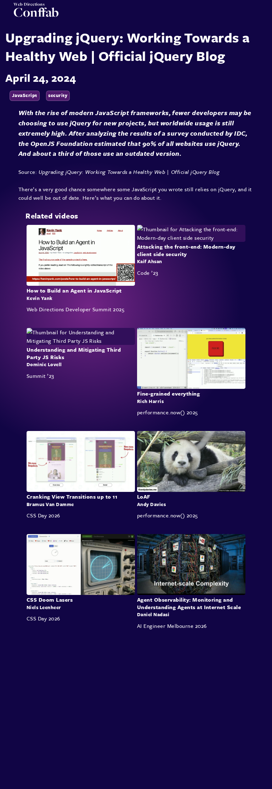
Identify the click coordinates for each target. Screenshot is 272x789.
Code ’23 (147, 273)
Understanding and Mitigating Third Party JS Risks (74, 353)
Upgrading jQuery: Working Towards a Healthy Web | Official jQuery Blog (129, 172)
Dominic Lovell (44, 364)
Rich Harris (150, 401)
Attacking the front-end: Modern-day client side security (186, 250)
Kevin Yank (39, 297)
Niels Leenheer (44, 607)
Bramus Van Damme (50, 504)
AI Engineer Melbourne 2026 (171, 626)
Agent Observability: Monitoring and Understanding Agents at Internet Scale (189, 603)
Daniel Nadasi (153, 614)
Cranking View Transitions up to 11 (72, 496)
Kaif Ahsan (149, 261)
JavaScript (24, 95)
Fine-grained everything (168, 393)
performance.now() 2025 (167, 412)
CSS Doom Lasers (50, 600)
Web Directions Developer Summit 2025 (75, 309)
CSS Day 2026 (43, 515)
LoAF (144, 496)
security (57, 95)
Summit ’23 (40, 376)
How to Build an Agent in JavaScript (74, 290)
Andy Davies (151, 504)
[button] (261, 14)
